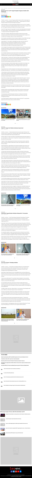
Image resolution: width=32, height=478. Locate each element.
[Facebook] (2, 16)
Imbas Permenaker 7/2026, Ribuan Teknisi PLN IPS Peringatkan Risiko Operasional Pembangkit (7, 205)
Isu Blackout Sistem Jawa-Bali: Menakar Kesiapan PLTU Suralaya (8, 120)
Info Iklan (20, 476)
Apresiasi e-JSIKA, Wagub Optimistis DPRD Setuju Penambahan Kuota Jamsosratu (17, 423)
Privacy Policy (16, 476)
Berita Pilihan (3, 9)
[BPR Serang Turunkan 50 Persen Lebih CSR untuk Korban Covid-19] (16, 400)
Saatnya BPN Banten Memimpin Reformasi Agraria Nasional (23, 120)
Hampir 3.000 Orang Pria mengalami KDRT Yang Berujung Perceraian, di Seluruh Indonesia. (18, 428)
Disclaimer (12, 476)
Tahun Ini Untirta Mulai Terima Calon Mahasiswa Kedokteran (12, 368)
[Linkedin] (5, 16)
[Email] (20, 471)
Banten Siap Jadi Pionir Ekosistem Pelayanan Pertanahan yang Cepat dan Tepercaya (12, 360)
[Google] (16, 471)
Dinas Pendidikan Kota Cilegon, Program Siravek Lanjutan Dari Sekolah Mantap (14, 385)
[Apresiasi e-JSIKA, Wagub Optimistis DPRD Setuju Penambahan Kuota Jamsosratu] (2, 424)
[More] (10, 16)
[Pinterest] (7, 16)
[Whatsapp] (8, 16)
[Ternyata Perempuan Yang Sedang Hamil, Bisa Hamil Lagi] (2, 419)
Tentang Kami (14, 475)
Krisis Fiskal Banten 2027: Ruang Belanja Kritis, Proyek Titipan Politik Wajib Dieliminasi (7, 254)
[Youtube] (18, 471)
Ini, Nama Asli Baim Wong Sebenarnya (9, 372)
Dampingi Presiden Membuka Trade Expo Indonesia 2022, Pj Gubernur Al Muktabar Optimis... (18, 414)
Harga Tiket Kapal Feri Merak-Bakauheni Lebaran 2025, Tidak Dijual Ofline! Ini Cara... (15, 381)
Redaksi (17, 475)
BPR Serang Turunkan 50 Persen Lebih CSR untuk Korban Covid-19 (12, 411)
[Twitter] (3, 16)
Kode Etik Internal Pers (22, 475)
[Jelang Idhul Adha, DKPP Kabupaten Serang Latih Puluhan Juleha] (2, 433)
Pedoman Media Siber (28, 475)
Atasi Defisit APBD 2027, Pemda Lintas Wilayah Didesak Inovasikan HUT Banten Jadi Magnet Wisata (15, 365)
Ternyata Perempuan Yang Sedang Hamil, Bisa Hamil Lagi (13, 418)
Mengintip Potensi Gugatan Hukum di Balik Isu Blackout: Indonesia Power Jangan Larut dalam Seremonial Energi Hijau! (7, 320)
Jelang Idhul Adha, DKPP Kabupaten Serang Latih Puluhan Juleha (14, 432)
